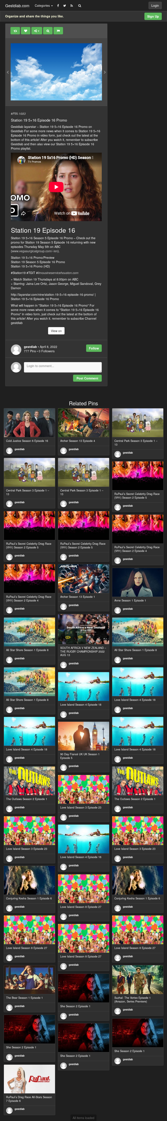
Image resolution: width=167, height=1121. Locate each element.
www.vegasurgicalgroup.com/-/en (35, 251)
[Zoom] (48, 30)
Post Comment (87, 378)
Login (155, 5)
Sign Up (153, 16)
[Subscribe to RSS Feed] (71, 5)
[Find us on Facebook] (58, 5)
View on (56, 331)
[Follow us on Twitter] (64, 5)
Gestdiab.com (17, 5)
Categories (43, 5)
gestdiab (20, 449)
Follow (94, 348)
